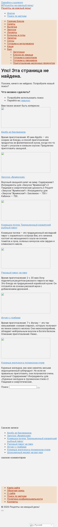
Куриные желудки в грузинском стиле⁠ (28, 449)
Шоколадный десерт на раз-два (25, 452)
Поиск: (5, 387)
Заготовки (19, 52)
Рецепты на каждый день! (16, 8)
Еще (9, 49)
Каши (10, 46)
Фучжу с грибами (16, 446)
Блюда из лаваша (23, 54)
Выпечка (12, 26)
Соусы (10, 40)
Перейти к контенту (12, 2)
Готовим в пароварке (25, 60)
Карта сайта (13, 487)
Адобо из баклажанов (19, 433)
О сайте (11, 493)
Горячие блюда (15, 21)
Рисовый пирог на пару (20, 444)
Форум (11, 13)
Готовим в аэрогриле (25, 57)
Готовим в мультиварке (20, 43)
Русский (38, 525)
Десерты (12, 32)
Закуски (11, 29)
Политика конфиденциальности (25, 499)
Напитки (11, 38)
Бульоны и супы (16, 35)
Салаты (11, 24)
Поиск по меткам (16, 16)
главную (25, 100)
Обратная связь (15, 490)
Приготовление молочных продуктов (34, 63)
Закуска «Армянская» (19, 435)
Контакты (12, 501)
